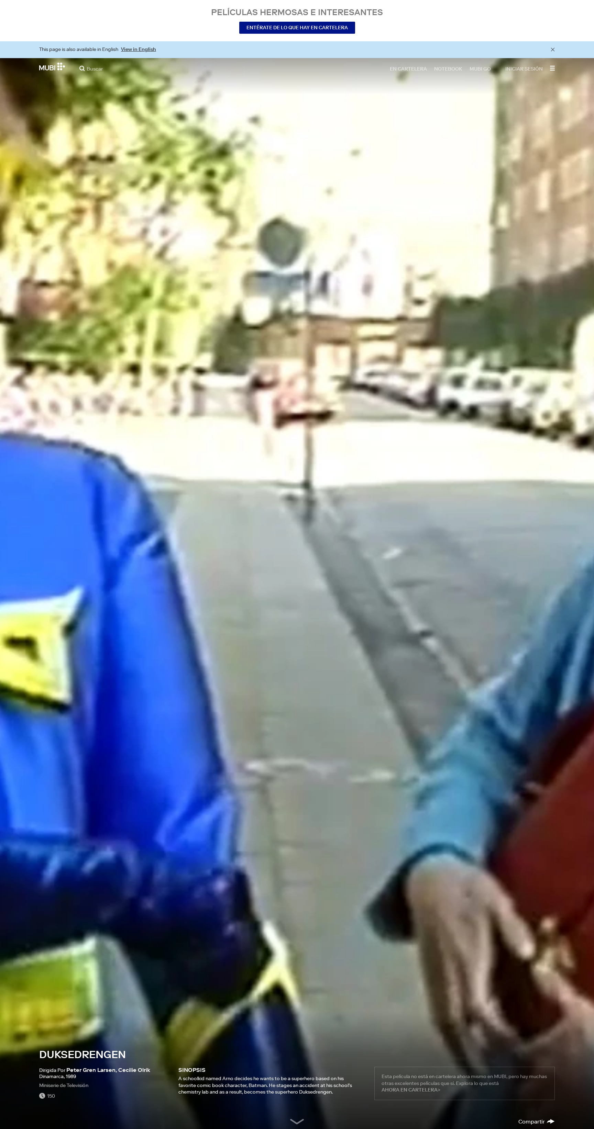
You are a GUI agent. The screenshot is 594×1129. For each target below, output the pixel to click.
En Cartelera (408, 68)
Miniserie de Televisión (63, 1085)
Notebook (448, 68)
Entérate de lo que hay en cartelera (297, 27)
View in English (138, 49)
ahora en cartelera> (411, 1090)
